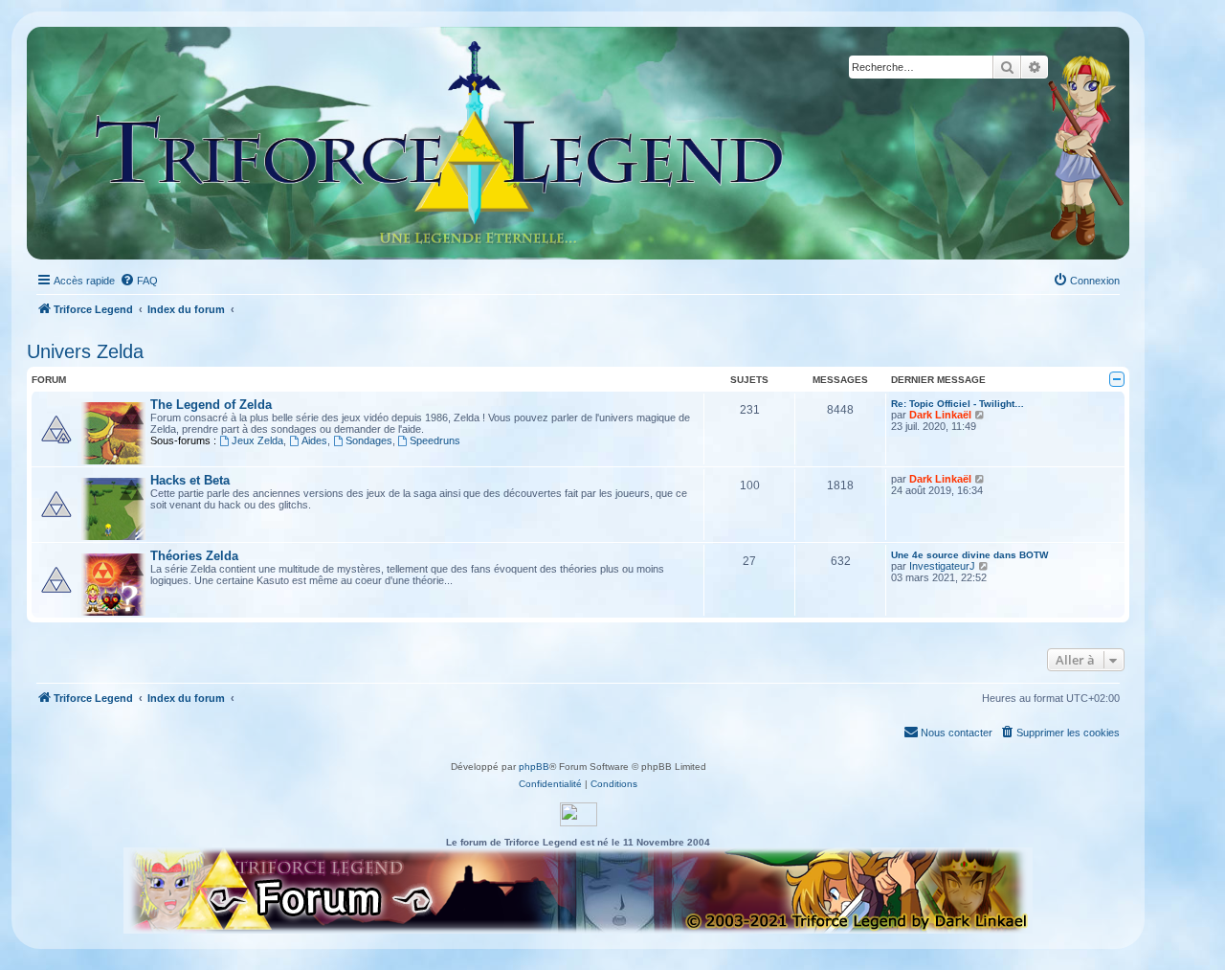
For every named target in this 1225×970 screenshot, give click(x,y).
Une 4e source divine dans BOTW (969, 555)
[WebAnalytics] (578, 814)
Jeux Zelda (257, 440)
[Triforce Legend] (440, 143)
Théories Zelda (194, 556)
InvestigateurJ (942, 566)
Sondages (368, 440)
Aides (314, 440)
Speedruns (435, 440)
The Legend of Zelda (211, 404)
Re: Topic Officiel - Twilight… (957, 403)
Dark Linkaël (940, 414)
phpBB (534, 766)
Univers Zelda (85, 351)
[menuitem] (139, 280)
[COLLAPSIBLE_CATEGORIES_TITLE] (1117, 379)
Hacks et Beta (190, 480)
